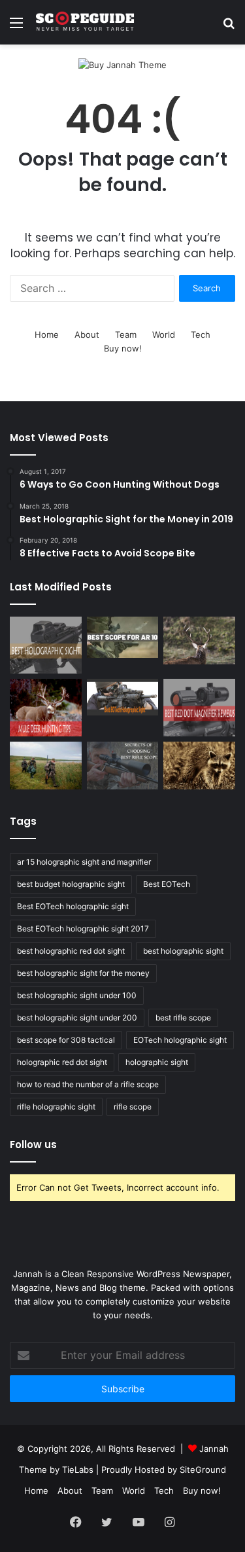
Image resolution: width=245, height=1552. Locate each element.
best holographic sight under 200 (77, 1017)
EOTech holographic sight (180, 1040)
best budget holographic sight (71, 884)
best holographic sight (183, 951)
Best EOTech (166, 884)
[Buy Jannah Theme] (122, 64)
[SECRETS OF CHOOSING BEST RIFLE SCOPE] (123, 765)
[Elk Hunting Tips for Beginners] (199, 640)
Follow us (33, 1144)
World (163, 334)
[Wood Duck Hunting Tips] (46, 765)
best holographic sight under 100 (77, 995)
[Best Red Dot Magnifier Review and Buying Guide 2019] (199, 707)
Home (47, 334)
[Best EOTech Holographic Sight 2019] (123, 697)
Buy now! (123, 348)
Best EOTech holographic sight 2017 (83, 928)
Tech (200, 334)
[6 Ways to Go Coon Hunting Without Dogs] (199, 765)
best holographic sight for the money (83, 973)
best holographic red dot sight (71, 951)
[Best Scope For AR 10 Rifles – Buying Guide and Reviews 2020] (123, 637)
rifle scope (133, 1106)
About (86, 334)
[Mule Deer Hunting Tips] (46, 707)
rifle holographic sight (56, 1106)
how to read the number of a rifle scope (88, 1084)
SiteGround (203, 1469)
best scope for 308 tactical (66, 1040)
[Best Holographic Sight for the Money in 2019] (46, 645)
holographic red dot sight (62, 1062)
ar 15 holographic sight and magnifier (84, 862)
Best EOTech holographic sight (73, 906)
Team (126, 334)
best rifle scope (183, 1017)
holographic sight (156, 1062)
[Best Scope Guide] (85, 22)
